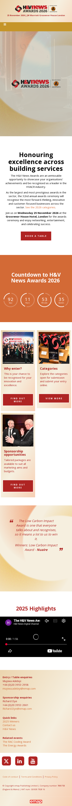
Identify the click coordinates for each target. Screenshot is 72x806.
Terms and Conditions (31, 776)
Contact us (9, 725)
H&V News (9, 729)
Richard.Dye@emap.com (17, 708)
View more (54, 398)
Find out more (18, 400)
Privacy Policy (51, 776)
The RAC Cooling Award (17, 741)
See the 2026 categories (40, 207)
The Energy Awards (14, 745)
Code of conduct (10, 776)
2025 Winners (11, 721)
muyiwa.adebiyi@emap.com (19, 688)
